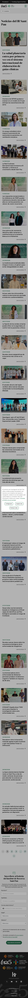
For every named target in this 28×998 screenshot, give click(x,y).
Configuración (9, 503)
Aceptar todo (19, 503)
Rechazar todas (14, 507)
